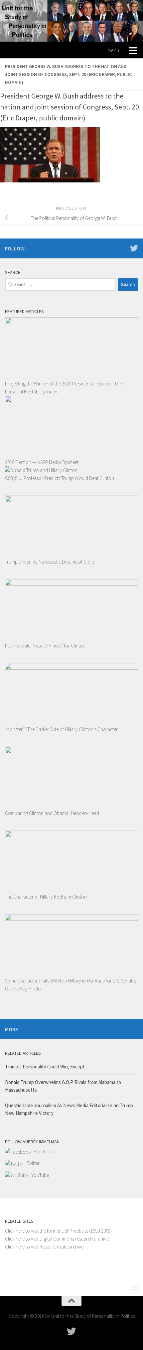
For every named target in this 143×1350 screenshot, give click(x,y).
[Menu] (134, 1287)
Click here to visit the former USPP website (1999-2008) (58, 1231)
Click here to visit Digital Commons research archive (57, 1239)
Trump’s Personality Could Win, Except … (47, 1066)
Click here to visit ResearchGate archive (44, 1247)
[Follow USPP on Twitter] (134, 248)
